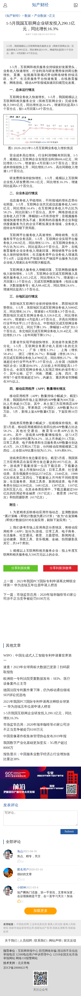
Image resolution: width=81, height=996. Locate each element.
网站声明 (55, 940)
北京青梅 (23, 963)
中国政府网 (22, 924)
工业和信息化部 (38, 924)
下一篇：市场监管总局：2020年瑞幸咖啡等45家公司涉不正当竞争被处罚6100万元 (39, 596)
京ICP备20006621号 (15, 968)
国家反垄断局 (60, 928)
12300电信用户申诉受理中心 (34, 954)
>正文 (51, 16)
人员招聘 (26, 940)
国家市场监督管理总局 (21, 928)
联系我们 (40, 940)
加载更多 (40, 911)
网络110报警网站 (27, 958)
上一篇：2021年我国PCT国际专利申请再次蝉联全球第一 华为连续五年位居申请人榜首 (39, 583)
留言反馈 (70, 940)
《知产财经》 (12, 16)
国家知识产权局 (43, 928)
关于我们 (11, 940)
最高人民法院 (55, 924)
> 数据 (27, 16)
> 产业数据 (39, 16)
